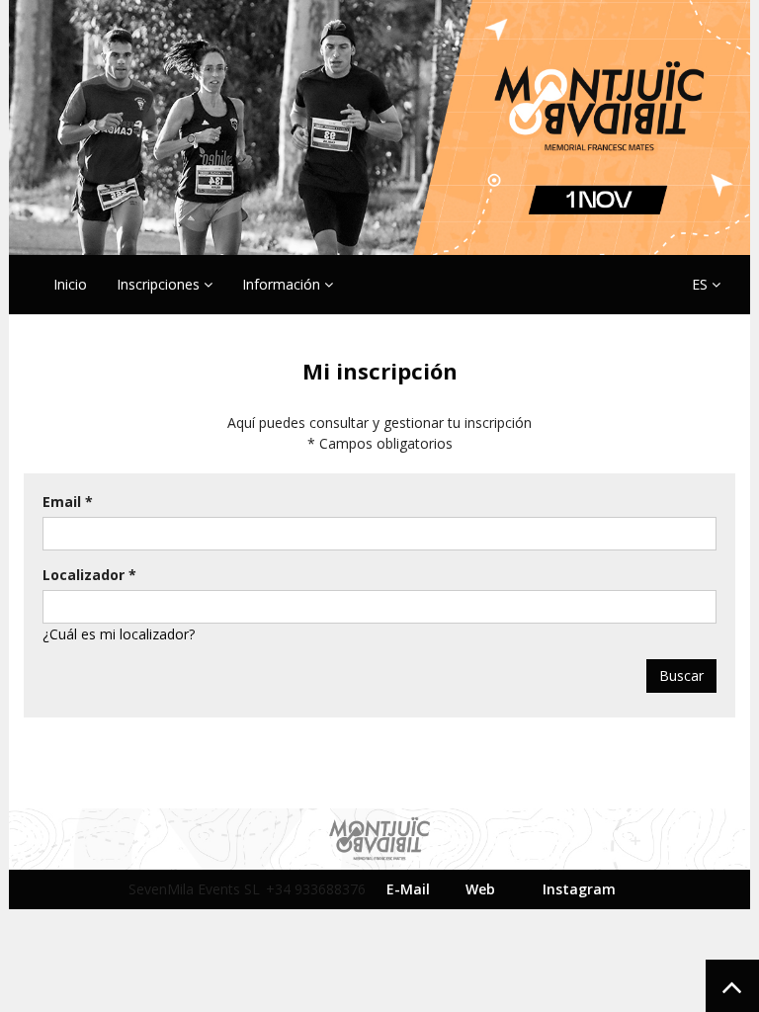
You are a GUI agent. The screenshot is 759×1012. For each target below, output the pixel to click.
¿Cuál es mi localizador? (118, 634)
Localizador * (89, 574)
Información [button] (283, 284)
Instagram (579, 889)
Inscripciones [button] (160, 284)
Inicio (70, 284)
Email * (67, 501)
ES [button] (702, 284)
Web (480, 889)
